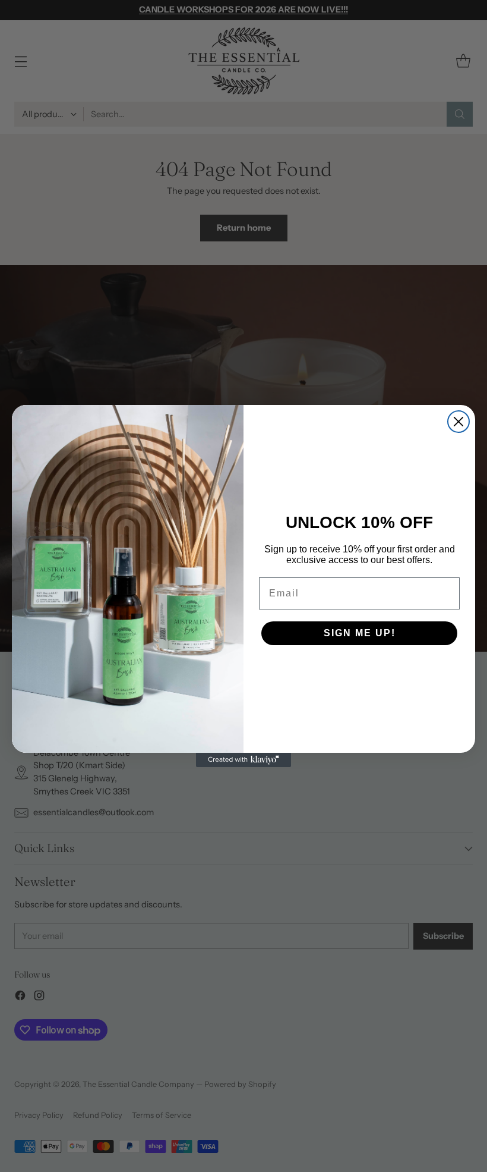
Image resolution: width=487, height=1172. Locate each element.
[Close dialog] (458, 421)
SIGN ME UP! (360, 633)
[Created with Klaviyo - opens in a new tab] (243, 760)
